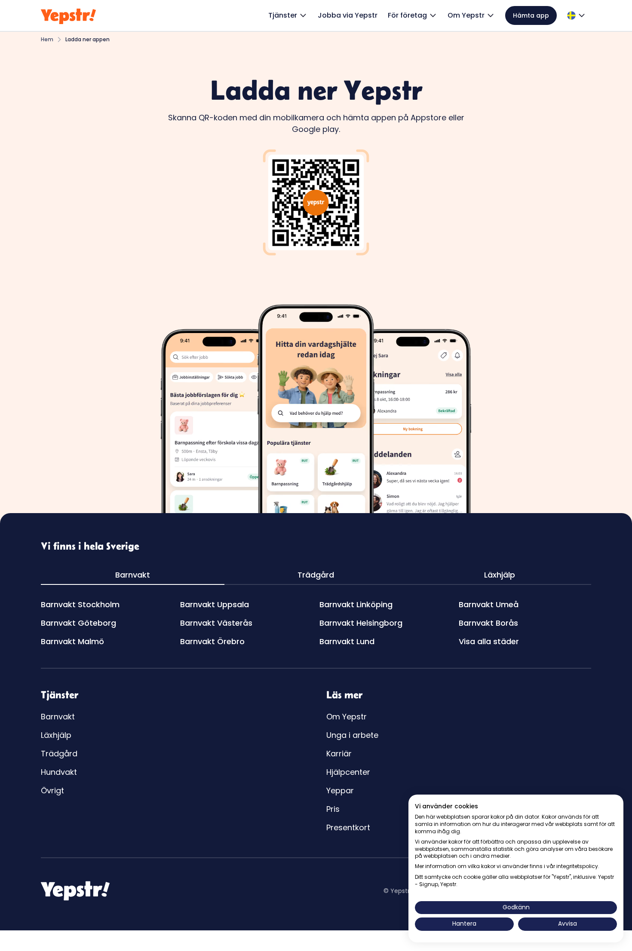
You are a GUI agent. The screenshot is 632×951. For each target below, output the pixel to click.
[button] (288, 15)
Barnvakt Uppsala (214, 604)
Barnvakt (58, 716)
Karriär (339, 753)
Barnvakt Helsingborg (360, 623)
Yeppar (340, 790)
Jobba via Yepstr (347, 15)
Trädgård (59, 753)
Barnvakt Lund (346, 641)
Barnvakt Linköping (356, 604)
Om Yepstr (346, 716)
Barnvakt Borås (488, 623)
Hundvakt (59, 772)
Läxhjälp (56, 735)
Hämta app (531, 15)
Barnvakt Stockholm (80, 604)
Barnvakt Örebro (212, 641)
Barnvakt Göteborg (78, 623)
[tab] (132, 575)
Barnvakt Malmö (72, 641)
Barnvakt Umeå (488, 604)
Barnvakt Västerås (216, 623)
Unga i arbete (352, 735)
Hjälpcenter (348, 772)
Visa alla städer (489, 641)
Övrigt (52, 790)
